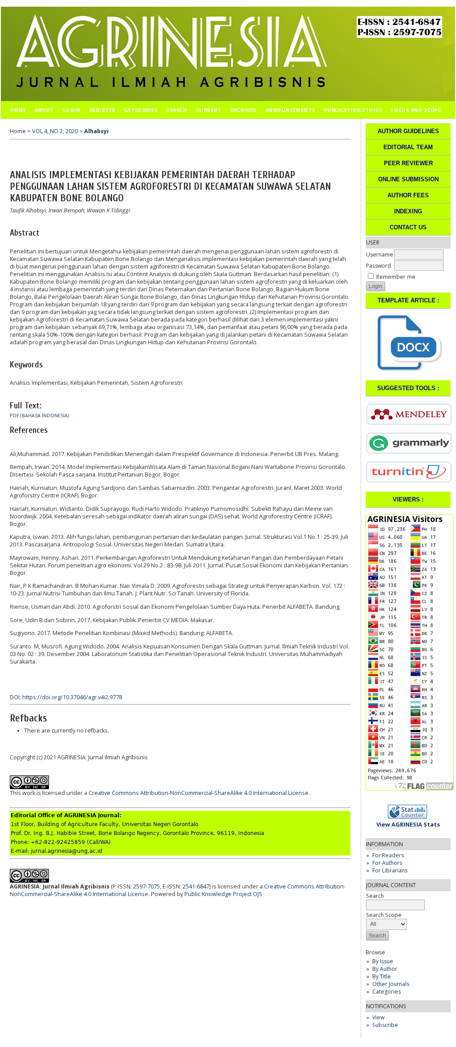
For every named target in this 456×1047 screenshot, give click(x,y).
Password (378, 265)
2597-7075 (146, 886)
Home (18, 109)
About (44, 109)
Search (177, 109)
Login (72, 109)
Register (102, 109)
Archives (243, 109)
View (378, 1017)
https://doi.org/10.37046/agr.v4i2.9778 (72, 697)
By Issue (382, 961)
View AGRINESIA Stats (408, 824)
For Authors (387, 863)
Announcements (290, 109)
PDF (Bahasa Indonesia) (39, 415)
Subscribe (385, 1025)
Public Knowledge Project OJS (223, 894)
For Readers (388, 855)
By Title (381, 976)
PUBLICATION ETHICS (353, 109)
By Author (384, 969)
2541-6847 (196, 886)
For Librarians (389, 870)
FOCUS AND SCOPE (416, 109)
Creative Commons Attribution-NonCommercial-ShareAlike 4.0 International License (199, 793)
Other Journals (390, 984)
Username (379, 254)
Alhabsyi (96, 131)
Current (209, 109)
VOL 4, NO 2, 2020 (55, 131)
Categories (386, 991)
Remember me (395, 277)
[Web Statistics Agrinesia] (410, 816)
